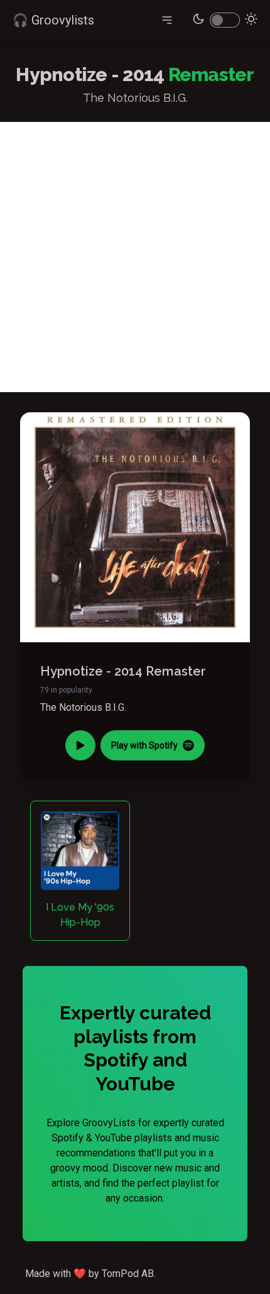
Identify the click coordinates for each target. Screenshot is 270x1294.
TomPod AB (128, 1274)
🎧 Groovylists (53, 20)
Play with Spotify (144, 745)
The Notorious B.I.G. (83, 707)
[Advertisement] (135, 257)
